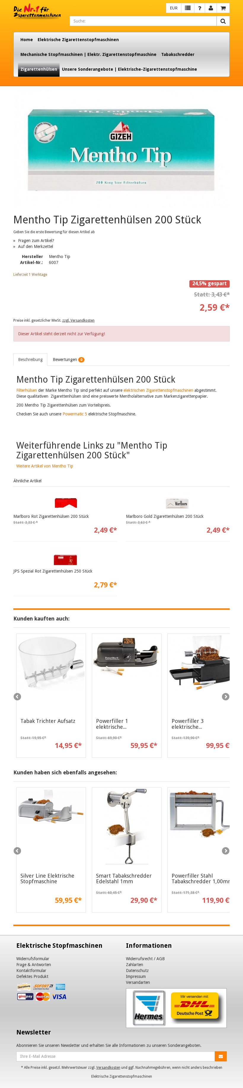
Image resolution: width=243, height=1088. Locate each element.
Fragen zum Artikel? (36, 240)
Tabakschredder (177, 54)
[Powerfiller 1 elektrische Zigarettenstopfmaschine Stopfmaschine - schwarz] (126, 672)
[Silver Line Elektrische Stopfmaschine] (51, 826)
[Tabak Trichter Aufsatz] (51, 672)
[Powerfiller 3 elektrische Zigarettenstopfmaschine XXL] (202, 672)
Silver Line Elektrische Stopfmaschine (47, 879)
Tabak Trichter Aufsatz (47, 721)
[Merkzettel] (187, 8)
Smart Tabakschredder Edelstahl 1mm (124, 879)
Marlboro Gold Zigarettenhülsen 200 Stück (165, 516)
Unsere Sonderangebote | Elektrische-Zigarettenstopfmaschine (129, 69)
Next (225, 697)
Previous (17, 697)
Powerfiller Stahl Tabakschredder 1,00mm (202, 879)
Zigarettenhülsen (38, 69)
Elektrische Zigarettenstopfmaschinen (78, 39)
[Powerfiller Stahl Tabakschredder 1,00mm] (202, 826)
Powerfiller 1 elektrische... (112, 724)
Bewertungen (67, 359)
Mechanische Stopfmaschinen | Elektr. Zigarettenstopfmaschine (88, 54)
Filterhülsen (26, 390)
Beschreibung (30, 359)
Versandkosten (108, 1068)
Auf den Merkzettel (35, 246)
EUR (174, 8)
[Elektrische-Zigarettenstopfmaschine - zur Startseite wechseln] (37, 11)
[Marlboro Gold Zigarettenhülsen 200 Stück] (178, 503)
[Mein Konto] (199, 8)
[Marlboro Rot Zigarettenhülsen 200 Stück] (65, 503)
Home (26, 39)
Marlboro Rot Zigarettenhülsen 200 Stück (51, 516)
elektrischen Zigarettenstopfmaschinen (158, 390)
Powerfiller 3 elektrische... (188, 724)
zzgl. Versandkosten (78, 320)
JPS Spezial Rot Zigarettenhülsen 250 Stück (52, 571)
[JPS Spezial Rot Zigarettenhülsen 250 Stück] (65, 557)
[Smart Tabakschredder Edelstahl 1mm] (126, 826)
